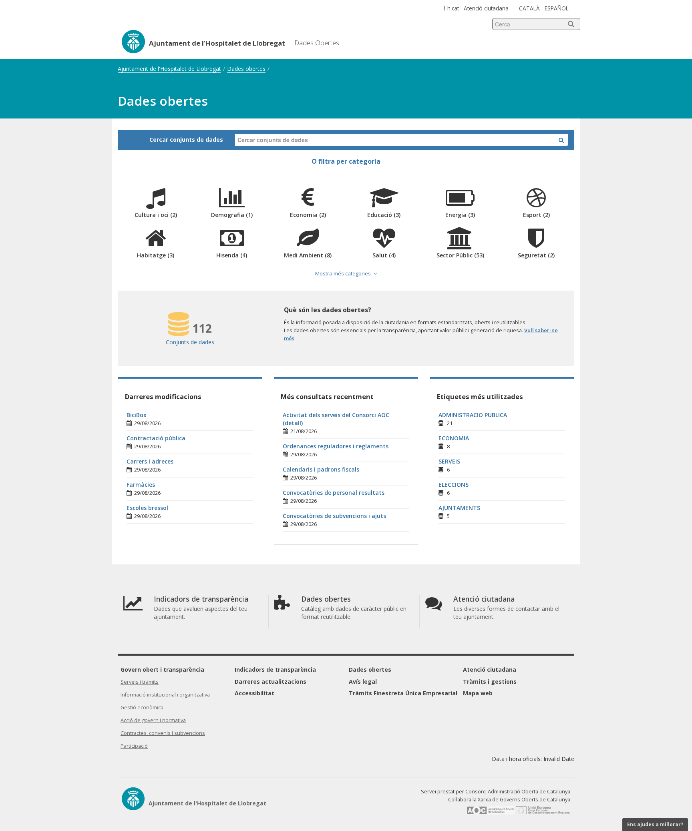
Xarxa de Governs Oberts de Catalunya (524, 799)
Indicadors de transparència (275, 669)
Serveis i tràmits (140, 681)
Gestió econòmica (142, 707)
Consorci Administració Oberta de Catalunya (517, 791)
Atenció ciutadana (486, 8)
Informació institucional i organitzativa (165, 694)
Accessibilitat (254, 693)
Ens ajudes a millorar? (655, 824)
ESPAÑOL (557, 8)
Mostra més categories (343, 273)
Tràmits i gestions (490, 681)
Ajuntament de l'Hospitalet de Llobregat (169, 68)
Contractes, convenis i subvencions (163, 733)
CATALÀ (529, 8)
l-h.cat (451, 8)
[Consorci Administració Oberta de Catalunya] (491, 812)
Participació (134, 746)
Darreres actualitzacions (270, 681)
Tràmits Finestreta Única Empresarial (403, 693)
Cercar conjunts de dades (186, 139)
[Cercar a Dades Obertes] (561, 140)
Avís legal (363, 681)
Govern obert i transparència (162, 669)
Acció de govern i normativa (153, 720)
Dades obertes (246, 68)
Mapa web (478, 693)
